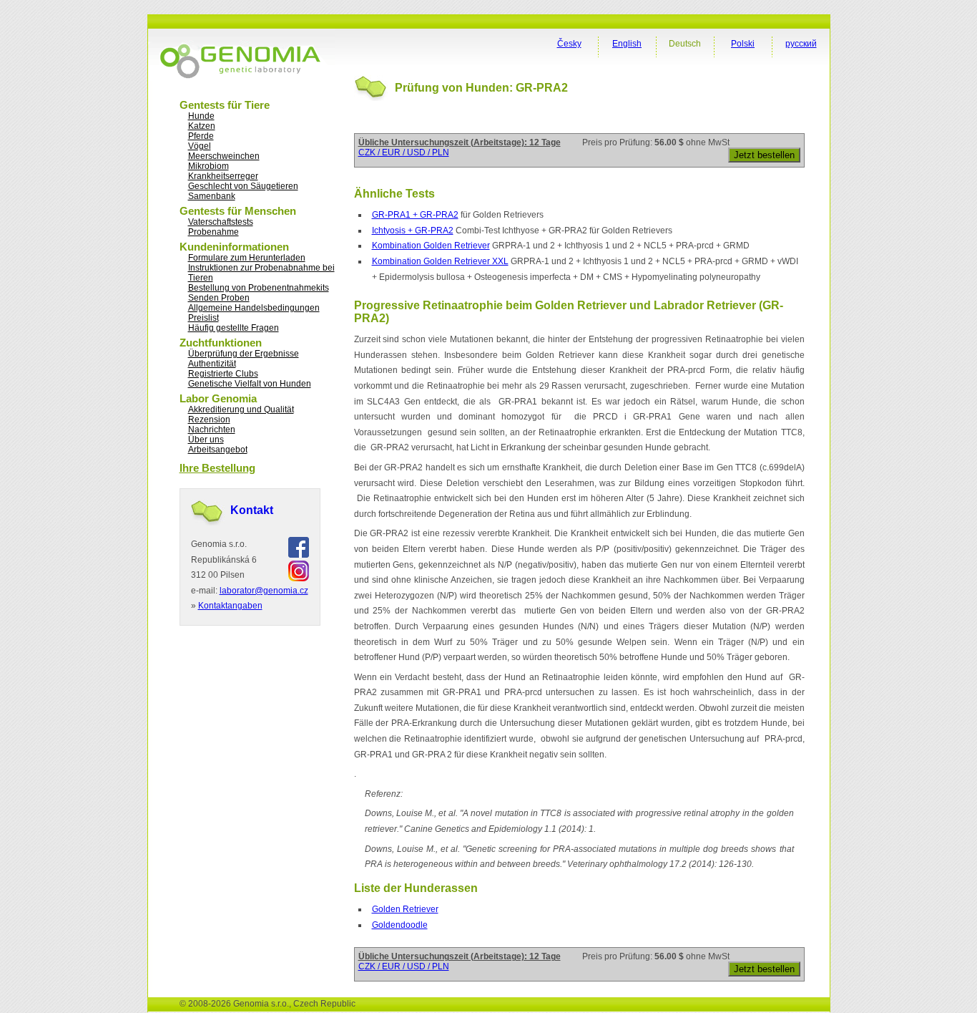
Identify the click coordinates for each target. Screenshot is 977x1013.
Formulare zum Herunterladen (246, 258)
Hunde (201, 116)
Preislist (203, 318)
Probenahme (213, 232)
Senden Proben (219, 298)
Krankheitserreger (223, 176)
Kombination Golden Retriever (431, 246)
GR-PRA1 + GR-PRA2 (415, 215)
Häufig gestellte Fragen (233, 328)
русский (801, 43)
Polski (743, 43)
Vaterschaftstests (220, 222)
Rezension (209, 420)
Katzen (201, 126)
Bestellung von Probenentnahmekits (258, 288)
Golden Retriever (405, 909)
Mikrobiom (208, 166)
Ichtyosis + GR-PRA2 (412, 231)
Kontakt (251, 510)
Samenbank (211, 196)
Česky (569, 43)
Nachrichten (211, 430)
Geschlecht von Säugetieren (243, 186)
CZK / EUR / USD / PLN (403, 152)
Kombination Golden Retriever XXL (440, 261)
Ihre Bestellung (217, 468)
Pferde (201, 136)
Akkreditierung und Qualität (241, 409)
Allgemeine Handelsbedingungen (254, 308)
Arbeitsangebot (217, 450)
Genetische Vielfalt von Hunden (249, 384)
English (627, 43)
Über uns (206, 440)
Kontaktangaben (230, 606)
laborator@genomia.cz (264, 591)
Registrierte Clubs (223, 374)
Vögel (199, 146)
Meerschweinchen (224, 156)
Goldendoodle (400, 925)
